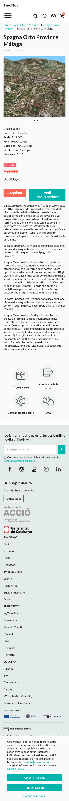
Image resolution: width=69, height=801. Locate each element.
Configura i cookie (34, 795)
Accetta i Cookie (34, 777)
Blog (6, 675)
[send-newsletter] (61, 449)
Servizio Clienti (13, 627)
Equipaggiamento (14, 592)
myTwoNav (11, 613)
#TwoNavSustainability (18, 696)
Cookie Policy (15, 768)
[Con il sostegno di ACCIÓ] (18, 520)
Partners (9, 689)
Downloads (10, 620)
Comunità (9, 647)
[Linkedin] (58, 469)
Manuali (8, 634)
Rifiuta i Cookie (34, 787)
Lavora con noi (12, 710)
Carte (5, 24)
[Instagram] (46, 469)
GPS (6, 544)
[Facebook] (9, 469)
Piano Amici (11, 585)
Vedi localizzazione (47, 195)
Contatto (9, 654)
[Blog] (21, 469)
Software (9, 551)
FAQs (7, 640)
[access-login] (54, 17)
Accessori (10, 564)
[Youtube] (34, 469)
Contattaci (13, 498)
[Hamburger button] (8, 15)
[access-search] (35, 17)
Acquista (14, 193)
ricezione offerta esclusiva (19, 460)
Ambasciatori (12, 682)
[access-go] (44, 17)
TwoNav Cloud (13, 571)
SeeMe (8, 578)
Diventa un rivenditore (17, 703)
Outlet (8, 599)
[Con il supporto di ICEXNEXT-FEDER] (34, 715)
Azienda (8, 668)
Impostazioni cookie (37, 762)
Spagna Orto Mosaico (26, 24)
